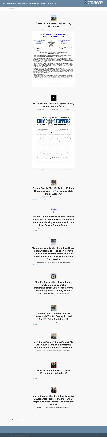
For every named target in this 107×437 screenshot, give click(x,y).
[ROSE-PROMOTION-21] (53, 365)
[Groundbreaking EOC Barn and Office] (53, 18)
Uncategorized (59, 109)
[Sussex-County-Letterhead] (53, 211)
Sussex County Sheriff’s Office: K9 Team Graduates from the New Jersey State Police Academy (54, 190)
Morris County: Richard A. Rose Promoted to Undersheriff (53, 372)
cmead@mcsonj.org (63, 196)
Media (48, 196)
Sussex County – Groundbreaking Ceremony (53, 25)
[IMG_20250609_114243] (53, 182)
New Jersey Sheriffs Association (63, 228)
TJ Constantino (63, 29)
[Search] (55, 3)
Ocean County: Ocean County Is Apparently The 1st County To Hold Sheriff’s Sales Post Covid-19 (53, 316)
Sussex (56, 29)
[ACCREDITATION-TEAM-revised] (53, 336)
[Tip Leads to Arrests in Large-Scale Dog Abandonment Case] (53, 98)
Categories (12, 8)
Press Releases (51, 29)
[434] (53, 308)
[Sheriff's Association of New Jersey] (94, 3)
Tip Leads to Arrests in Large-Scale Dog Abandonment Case (53, 105)
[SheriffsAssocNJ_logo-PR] (53, 276)
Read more (34, 199)
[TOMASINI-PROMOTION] (53, 390)
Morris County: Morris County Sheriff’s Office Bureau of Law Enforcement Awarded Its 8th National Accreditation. (53, 344)
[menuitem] (3, 3)
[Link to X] (96, 435)
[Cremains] (53, 242)
